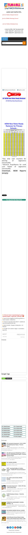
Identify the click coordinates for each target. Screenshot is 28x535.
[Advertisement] (14, 57)
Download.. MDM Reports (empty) (14, 172)
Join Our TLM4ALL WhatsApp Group (10, 24)
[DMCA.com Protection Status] (6, 378)
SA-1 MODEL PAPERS (12, 462)
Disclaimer (17, 530)
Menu (5, 39)
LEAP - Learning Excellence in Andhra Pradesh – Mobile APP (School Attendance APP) (16, 470)
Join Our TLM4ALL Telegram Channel (10, 14)
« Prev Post (5, 336)
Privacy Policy (11, 530)
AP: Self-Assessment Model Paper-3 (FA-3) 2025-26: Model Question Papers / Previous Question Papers (16, 454)
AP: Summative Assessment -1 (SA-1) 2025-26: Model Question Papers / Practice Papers (16, 445)
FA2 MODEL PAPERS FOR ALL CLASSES (16, 510)
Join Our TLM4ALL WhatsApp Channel (10, 18)
